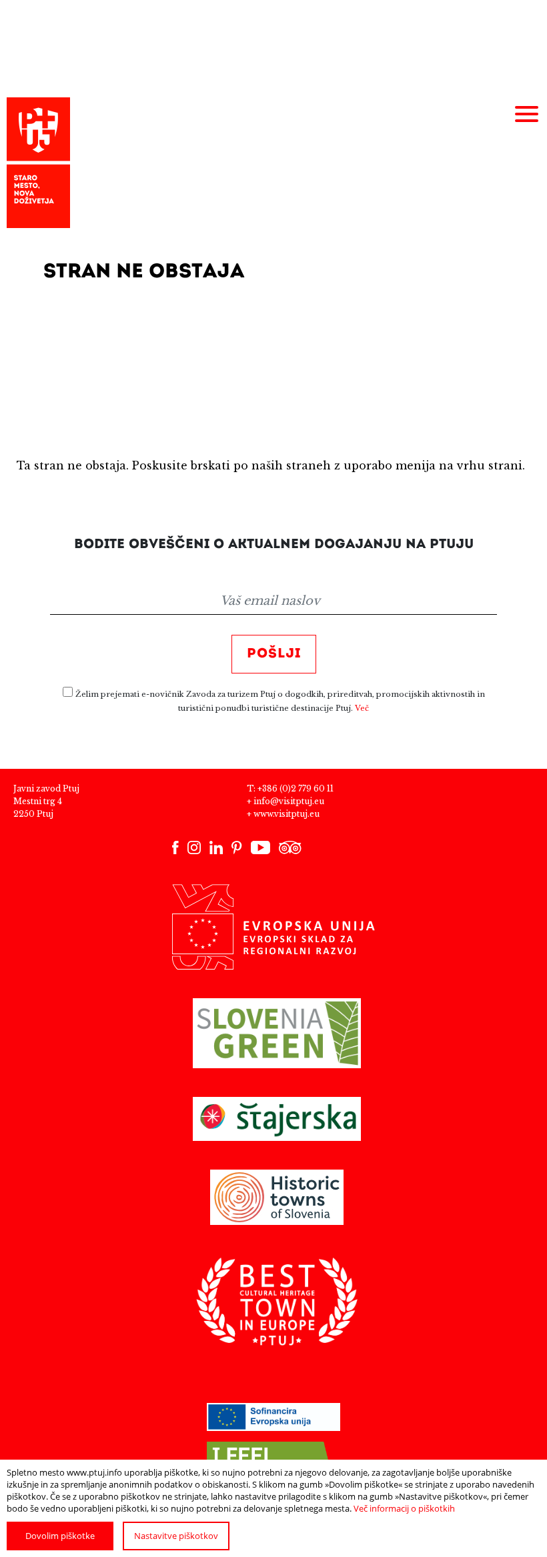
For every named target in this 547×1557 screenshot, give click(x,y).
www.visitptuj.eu (286, 814)
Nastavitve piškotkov (176, 1536)
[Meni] (526, 115)
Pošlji (274, 654)
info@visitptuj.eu (288, 801)
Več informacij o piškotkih (404, 1508)
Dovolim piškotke (60, 1536)
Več (362, 708)
